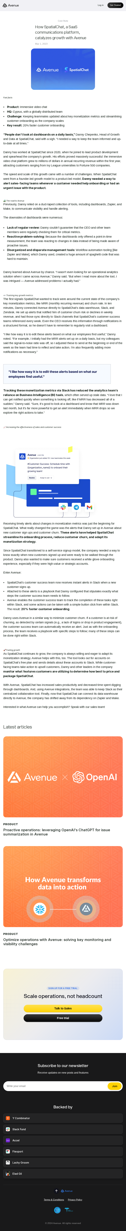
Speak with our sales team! (88, 707)
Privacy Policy (75, 1199)
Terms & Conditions (54, 1199)
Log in (100, 5)
